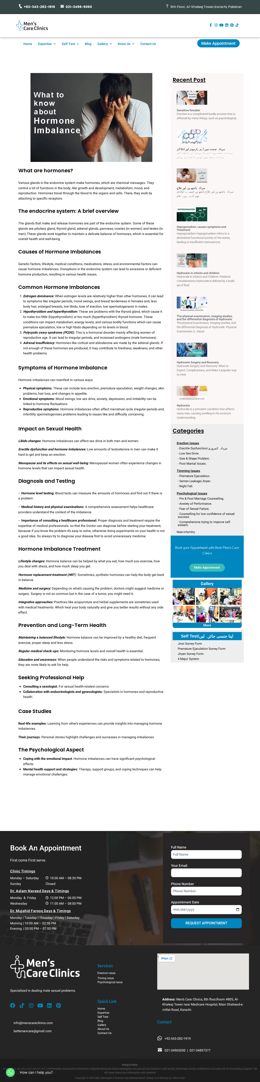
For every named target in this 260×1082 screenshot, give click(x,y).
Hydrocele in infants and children (198, 273)
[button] (47, 44)
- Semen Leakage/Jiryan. (194, 481)
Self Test (68, 43)
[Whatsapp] (10, 1072)
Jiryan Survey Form (191, 654)
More (207, 625)
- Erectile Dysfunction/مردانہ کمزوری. (203, 448)
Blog (88, 43)
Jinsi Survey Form (190, 643)
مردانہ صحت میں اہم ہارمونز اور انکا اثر (201, 149)
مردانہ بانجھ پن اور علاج (191, 188)
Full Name (178, 847)
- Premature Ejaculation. (194, 476)
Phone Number (182, 884)
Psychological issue (110, 982)
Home (27, 43)
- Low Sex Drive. (188, 453)
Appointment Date (185, 902)
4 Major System (188, 659)
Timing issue (106, 978)
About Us (103, 1029)
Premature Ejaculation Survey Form (201, 648)
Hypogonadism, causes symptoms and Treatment (201, 228)
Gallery (103, 43)
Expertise (45, 43)
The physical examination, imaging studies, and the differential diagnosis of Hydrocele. (205, 317)
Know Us (124, 43)
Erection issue (106, 973)
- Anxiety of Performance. (195, 503)
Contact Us (148, 43)
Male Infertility (186, 532)
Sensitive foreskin (188, 110)
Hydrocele (183, 405)
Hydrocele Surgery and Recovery (198, 362)
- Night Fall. (185, 486)
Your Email (179, 865)
